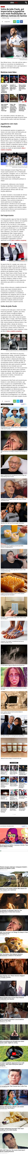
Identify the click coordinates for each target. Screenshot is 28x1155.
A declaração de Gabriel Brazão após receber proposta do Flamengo (4, 810)
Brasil (20, 770)
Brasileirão (12, 781)
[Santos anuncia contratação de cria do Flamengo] (23, 792)
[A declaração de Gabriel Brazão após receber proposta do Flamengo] (5, 805)
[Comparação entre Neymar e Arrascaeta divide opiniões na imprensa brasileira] (14, 792)
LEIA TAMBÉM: (14, 762)
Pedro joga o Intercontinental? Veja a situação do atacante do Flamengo (22, 107)
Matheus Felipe (5, 17)
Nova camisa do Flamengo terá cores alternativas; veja (22, 87)
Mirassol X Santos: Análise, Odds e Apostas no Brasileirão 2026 (4, 773)
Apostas (2, 770)
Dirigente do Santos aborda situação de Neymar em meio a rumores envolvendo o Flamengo (5, 785)
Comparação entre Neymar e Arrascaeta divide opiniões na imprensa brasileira (14, 798)
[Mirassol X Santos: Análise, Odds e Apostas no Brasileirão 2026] (5, 768)
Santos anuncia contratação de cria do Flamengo (23, 797)
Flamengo (12, 770)
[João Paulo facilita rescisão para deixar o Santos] (14, 805)
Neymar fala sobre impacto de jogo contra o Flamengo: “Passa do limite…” (14, 784)
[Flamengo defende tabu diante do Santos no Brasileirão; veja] (5, 792)
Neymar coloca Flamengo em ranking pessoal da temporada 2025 (23, 773)
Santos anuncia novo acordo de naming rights (22, 809)
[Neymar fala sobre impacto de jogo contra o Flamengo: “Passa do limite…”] (14, 779)
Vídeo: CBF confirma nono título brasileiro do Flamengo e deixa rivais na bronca (13, 108)
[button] (25, 2)
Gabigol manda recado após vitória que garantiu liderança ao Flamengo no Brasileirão (23, 785)
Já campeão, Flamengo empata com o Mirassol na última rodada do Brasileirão (4, 88)
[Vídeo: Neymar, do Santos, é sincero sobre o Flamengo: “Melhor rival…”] (14, 768)
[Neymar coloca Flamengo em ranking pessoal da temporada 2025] (23, 768)
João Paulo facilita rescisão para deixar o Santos (13, 809)
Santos (2, 6)
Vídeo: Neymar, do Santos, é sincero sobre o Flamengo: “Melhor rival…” (14, 773)
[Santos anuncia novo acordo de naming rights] (23, 805)
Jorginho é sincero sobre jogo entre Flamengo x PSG (13, 87)
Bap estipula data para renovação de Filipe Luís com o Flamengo (5, 107)
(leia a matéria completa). (19, 240)
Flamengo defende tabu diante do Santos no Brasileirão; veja (5, 798)
